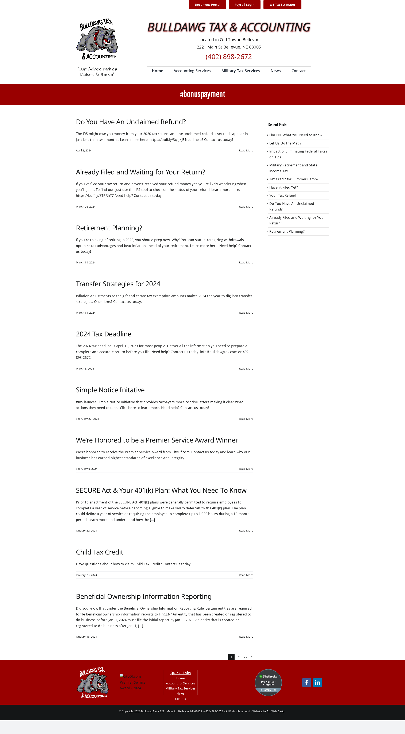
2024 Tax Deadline (103, 333)
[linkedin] (317, 682)
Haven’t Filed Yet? (283, 187)
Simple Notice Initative (110, 389)
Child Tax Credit (99, 551)
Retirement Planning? (109, 227)
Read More (246, 150)
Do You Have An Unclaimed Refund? (131, 121)
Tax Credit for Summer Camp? (293, 179)
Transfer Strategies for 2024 (118, 283)
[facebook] (306, 682)
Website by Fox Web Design (269, 711)
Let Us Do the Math (285, 143)
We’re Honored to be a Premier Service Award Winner (157, 439)
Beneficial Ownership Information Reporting (144, 596)
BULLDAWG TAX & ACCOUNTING (228, 27)
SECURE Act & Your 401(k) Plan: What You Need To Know (161, 490)
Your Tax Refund (282, 195)
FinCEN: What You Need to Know (295, 135)
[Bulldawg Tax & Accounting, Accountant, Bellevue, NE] (224, 682)
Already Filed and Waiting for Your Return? (140, 171)
